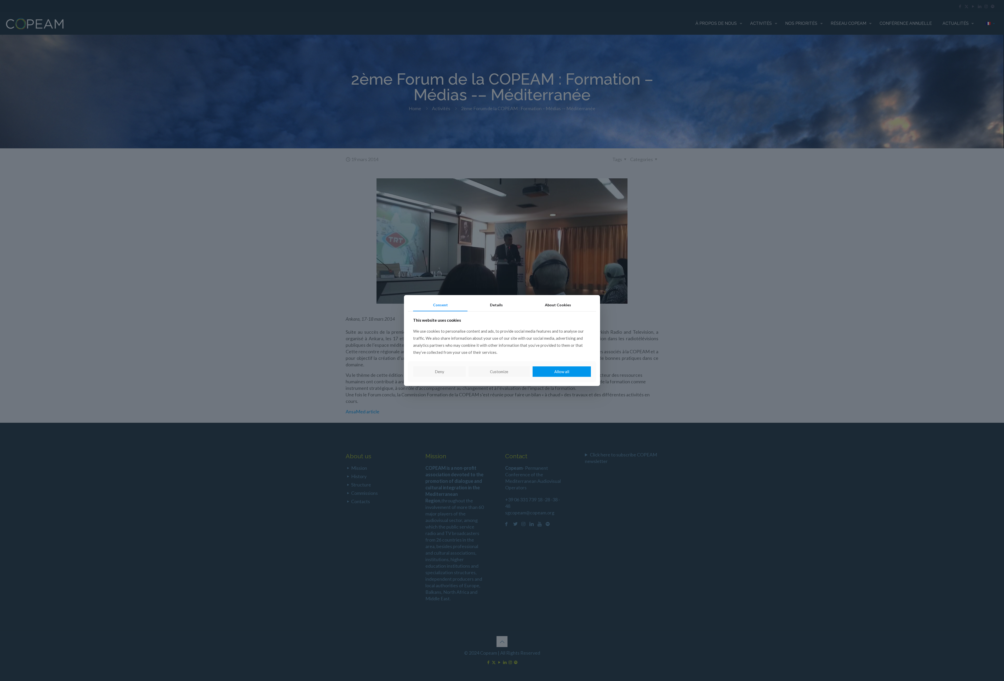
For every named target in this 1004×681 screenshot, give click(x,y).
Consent (440, 305)
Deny (439, 371)
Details (496, 305)
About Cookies (558, 305)
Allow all (561, 371)
